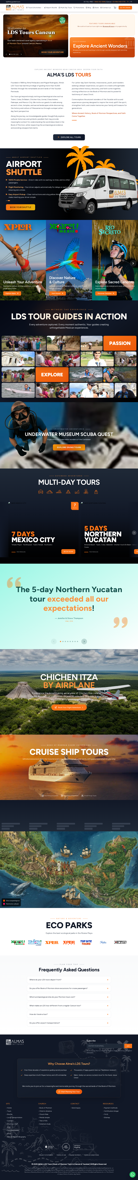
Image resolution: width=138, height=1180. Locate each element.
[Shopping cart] (115, 8)
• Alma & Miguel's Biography (16, 1137)
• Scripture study (44, 1124)
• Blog (8, 1127)
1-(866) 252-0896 (99, 2)
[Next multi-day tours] (134, 533)
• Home (9, 1108)
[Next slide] (21, 54)
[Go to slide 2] (11, 54)
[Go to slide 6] (17, 54)
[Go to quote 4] (67, 641)
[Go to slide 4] (14, 54)
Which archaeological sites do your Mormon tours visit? (69, 996)
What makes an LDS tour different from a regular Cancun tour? (69, 1005)
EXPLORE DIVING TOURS (69, 447)
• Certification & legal (110, 1111)
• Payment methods (110, 1108)
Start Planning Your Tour (70, 1092)
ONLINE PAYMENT (75, 1155)
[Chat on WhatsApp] (133, 1175)
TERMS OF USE (61, 1155)
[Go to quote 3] (65, 641)
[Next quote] (84, 641)
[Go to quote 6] (72, 641)
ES (131, 1)
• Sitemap (106, 1117)
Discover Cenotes (105, 293)
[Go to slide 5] (16, 54)
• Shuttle (9, 1114)
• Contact (9, 1121)
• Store (8, 1134)
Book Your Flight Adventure (69, 707)
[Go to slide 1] (9, 54)
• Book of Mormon (45, 1108)
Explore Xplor (11, 293)
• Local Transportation (14, 1117)
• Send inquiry (75, 1108)
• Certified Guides (12, 1130)
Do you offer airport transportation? (69, 1022)
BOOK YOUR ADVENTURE (53, 52)
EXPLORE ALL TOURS (71, 137)
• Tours (8, 1111)
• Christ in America (45, 1111)
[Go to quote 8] (77, 641)
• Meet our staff (12, 1124)
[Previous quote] (54, 641)
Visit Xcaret (56, 293)
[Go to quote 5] (70, 641)
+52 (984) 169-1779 (118, 2)
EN (128, 1)
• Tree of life (42, 1121)
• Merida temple (44, 1117)
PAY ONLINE (126, 7)
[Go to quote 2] (63, 641)
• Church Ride (43, 1114)
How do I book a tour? (69, 1014)
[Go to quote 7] (75, 641)
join (128, 1046)
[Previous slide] (6, 54)
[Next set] (133, 263)
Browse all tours (108, 26)
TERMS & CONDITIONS (91, 1155)
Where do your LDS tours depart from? (69, 979)
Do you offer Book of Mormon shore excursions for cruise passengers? (69, 988)
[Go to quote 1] (60, 641)
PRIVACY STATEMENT (46, 1155)
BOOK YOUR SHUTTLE (20, 207)
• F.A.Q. (105, 1114)
